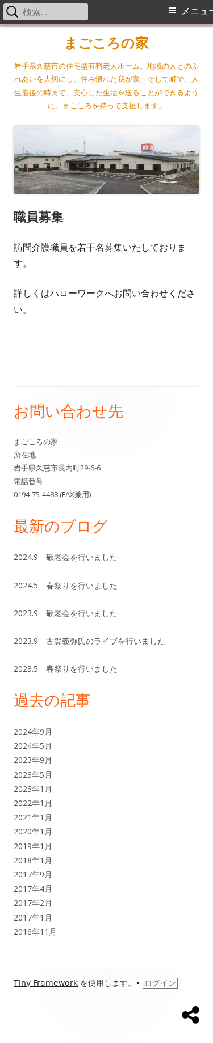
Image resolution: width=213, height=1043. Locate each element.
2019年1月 (33, 846)
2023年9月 (33, 759)
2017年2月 (33, 902)
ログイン (160, 982)
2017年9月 (33, 874)
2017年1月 (33, 917)
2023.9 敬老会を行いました (66, 613)
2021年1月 (33, 817)
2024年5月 (33, 745)
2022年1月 (33, 803)
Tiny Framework (46, 982)
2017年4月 (33, 888)
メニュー (197, 11)
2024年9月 (33, 731)
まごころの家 (106, 43)
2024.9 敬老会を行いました (66, 557)
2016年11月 (35, 931)
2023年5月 (33, 774)
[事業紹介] (190, 1015)
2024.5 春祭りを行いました (66, 585)
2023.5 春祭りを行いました (66, 668)
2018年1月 (33, 860)
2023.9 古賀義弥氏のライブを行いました (89, 640)
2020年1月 (33, 831)
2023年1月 (33, 788)
